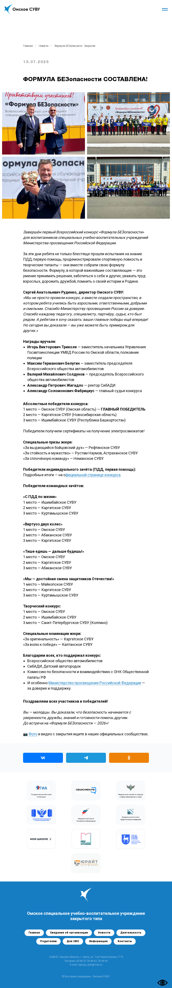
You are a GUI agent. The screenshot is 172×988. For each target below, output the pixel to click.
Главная (28, 45)
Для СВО (73, 941)
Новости (43, 45)
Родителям (48, 941)
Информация (98, 941)
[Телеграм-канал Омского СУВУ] (86, 758)
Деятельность (130, 933)
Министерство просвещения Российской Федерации (94, 683)
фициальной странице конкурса (92, 475)
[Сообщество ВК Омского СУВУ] (43, 758)
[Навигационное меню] (165, 9)
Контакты (125, 941)
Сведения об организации (69, 933)
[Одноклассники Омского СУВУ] (129, 758)
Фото (33, 734)
